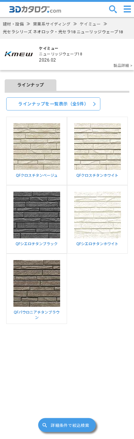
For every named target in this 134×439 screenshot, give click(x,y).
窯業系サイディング (52, 24)
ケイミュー (90, 24)
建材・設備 (13, 24)
